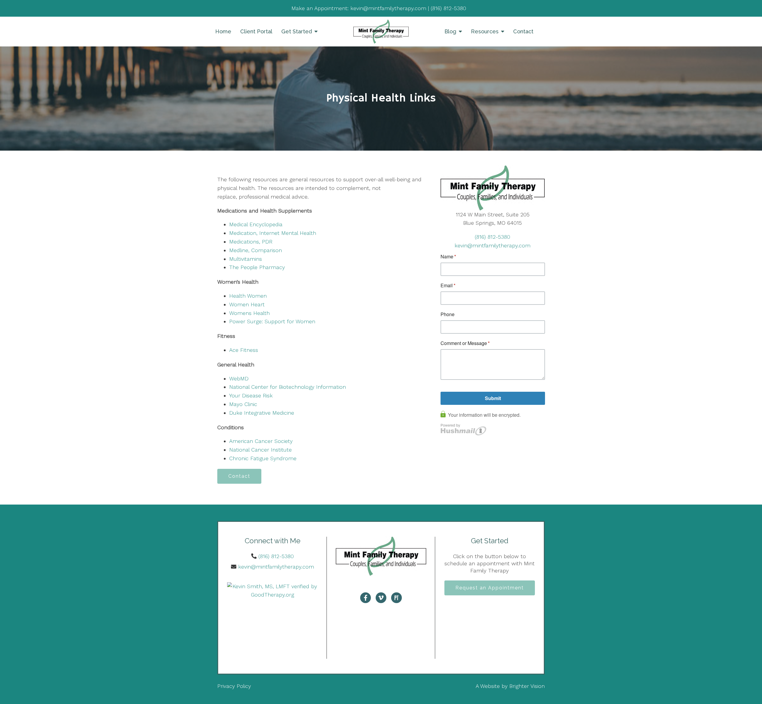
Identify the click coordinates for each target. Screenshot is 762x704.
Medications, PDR (250, 241)
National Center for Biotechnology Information (287, 387)
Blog (450, 31)
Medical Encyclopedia (255, 224)
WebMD (239, 378)
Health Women (248, 296)
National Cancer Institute (260, 450)
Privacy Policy (234, 686)
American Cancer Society (261, 441)
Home (223, 31)
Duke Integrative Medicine (261, 413)
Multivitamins (245, 259)
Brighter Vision (527, 686)
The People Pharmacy (257, 267)
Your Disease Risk (251, 395)
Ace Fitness (243, 350)
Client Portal (256, 31)
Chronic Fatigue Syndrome (262, 458)
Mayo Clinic (243, 404)
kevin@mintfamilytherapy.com (492, 245)
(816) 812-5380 (492, 237)
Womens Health (249, 313)
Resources (485, 31)
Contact (523, 31)
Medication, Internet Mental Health (272, 233)
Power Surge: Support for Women (272, 321)
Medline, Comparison (255, 250)
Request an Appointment (489, 588)
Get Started (296, 31)
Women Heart (247, 304)
